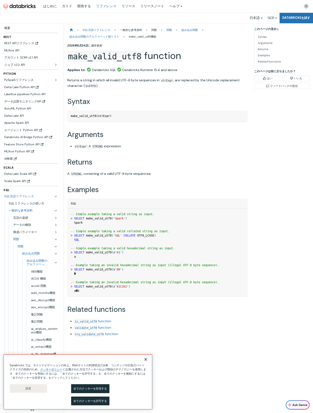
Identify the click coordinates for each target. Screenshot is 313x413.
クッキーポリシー (51, 369)
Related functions (269, 61)
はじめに (50, 6)
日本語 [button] (255, 18)
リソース (128, 6)
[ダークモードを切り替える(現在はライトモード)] (306, 6)
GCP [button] (271, 18)
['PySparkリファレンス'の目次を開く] (56, 80)
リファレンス (106, 6)
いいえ (298, 78)
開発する (84, 6)
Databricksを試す (296, 18)
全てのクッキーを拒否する (90, 388)
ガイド (67, 6)
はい (269, 78)
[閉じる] (145, 359)
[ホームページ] (71, 30)
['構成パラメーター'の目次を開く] (56, 232)
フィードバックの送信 (284, 86)
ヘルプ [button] (174, 6)
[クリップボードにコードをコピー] (242, 115)
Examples (264, 55)
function (93, 321)
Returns (263, 49)
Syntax (262, 37)
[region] (77, 382)
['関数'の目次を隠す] (56, 246)
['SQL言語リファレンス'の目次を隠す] (56, 196)
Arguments (265, 43)
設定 (28, 388)
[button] (33, 210)
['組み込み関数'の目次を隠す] (56, 253)
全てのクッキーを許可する (90, 401)
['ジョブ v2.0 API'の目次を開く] (56, 65)
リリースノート (152, 6)
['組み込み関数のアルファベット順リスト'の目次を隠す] (56, 263)
